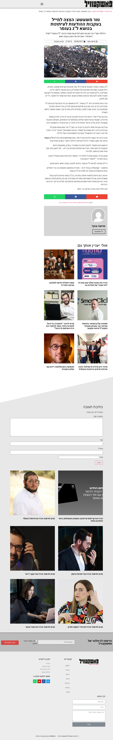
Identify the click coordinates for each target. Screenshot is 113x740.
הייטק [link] (68, 679)
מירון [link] (60, 202)
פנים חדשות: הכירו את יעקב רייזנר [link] (40, 574)
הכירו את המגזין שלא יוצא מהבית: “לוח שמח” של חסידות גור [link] (92, 284)
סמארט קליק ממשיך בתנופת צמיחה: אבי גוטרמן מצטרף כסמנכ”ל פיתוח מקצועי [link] (94, 325)
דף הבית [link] (108, 11)
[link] (98, 4)
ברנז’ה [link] (68, 670)
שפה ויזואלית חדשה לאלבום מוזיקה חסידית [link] (61, 284)
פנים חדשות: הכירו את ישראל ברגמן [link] (87, 574)
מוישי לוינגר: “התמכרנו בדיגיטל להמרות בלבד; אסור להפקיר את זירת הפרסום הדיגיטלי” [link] (60, 325)
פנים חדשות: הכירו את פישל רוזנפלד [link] (39, 518)
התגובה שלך (98, 416)
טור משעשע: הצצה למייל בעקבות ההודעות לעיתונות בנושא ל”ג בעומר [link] (75, 24)
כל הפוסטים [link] (99, 232)
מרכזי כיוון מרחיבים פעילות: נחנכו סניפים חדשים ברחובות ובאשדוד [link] (92, 368)
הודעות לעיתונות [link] (82, 202)
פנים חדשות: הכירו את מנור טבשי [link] (40, 627)
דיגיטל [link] (68, 674)
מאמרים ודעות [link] (97, 11)
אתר (101, 457)
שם (101, 440)
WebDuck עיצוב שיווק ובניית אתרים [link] (45, 736)
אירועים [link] (67, 683)
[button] (42, 4)
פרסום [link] (68, 665)
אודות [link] (68, 692)
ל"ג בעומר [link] (66, 202)
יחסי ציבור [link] (73, 202)
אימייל (100, 448)
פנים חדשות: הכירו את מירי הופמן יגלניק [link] (85, 627)
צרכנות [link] (67, 687)
